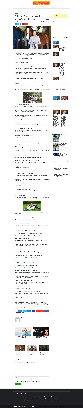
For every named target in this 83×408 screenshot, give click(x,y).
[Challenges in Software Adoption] (56, 42)
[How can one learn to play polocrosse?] (56, 145)
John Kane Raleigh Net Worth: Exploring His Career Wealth (29, 182)
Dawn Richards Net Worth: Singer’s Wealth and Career (32, 353)
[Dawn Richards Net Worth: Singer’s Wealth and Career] (32, 348)
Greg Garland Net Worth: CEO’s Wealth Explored (43, 353)
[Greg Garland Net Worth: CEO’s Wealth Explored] (44, 348)
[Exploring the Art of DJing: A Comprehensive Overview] (56, 154)
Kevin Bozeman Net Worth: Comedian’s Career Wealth (19, 353)
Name (16, 374)
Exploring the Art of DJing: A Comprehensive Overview (63, 154)
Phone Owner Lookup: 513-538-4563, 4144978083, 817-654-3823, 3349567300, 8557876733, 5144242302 (64, 104)
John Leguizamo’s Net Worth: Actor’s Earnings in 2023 (28, 257)
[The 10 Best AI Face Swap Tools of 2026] (56, 136)
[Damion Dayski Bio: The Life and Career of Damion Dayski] (56, 140)
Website (34, 377)
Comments (66, 37)
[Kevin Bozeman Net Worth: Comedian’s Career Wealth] (20, 348)
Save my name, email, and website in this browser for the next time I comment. (28, 381)
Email (16, 377)
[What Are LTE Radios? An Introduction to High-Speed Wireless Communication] (56, 149)
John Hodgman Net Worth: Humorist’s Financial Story (28, 75)
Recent (54, 37)
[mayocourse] (41, 3)
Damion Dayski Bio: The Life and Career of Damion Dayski (63, 140)
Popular (60, 37)
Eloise (22, 317)
